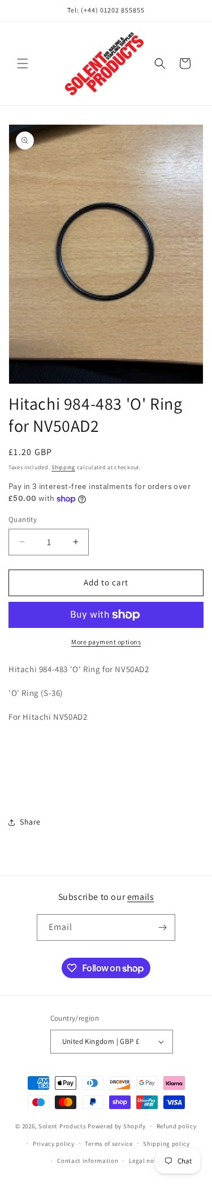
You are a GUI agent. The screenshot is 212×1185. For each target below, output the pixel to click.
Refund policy (177, 1126)
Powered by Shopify (117, 1126)
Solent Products (62, 1126)
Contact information (87, 1161)
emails (140, 897)
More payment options (106, 642)
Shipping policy (166, 1144)
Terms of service (108, 1144)
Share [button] (30, 822)
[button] (22, 63)
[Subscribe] (162, 927)
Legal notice (147, 1161)
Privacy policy (54, 1144)
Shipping (63, 467)
